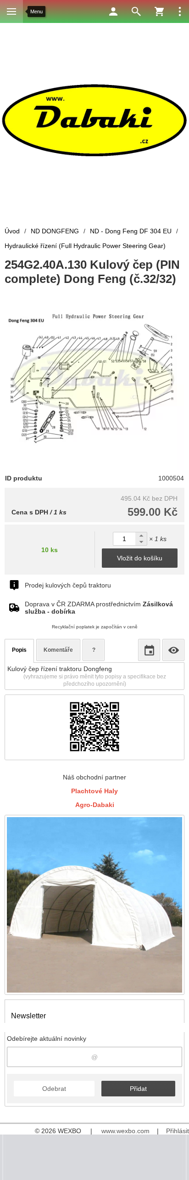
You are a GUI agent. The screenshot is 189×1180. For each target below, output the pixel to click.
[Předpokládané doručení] (149, 650)
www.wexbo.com (125, 1131)
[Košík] (159, 11)
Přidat (138, 1088)
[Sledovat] (173, 650)
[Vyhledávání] (136, 11)
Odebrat (54, 1088)
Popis (19, 650)
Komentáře (58, 650)
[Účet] (113, 11)
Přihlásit (177, 1131)
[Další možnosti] (180, 11)
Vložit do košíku (139, 558)
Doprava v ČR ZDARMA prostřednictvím (99, 607)
